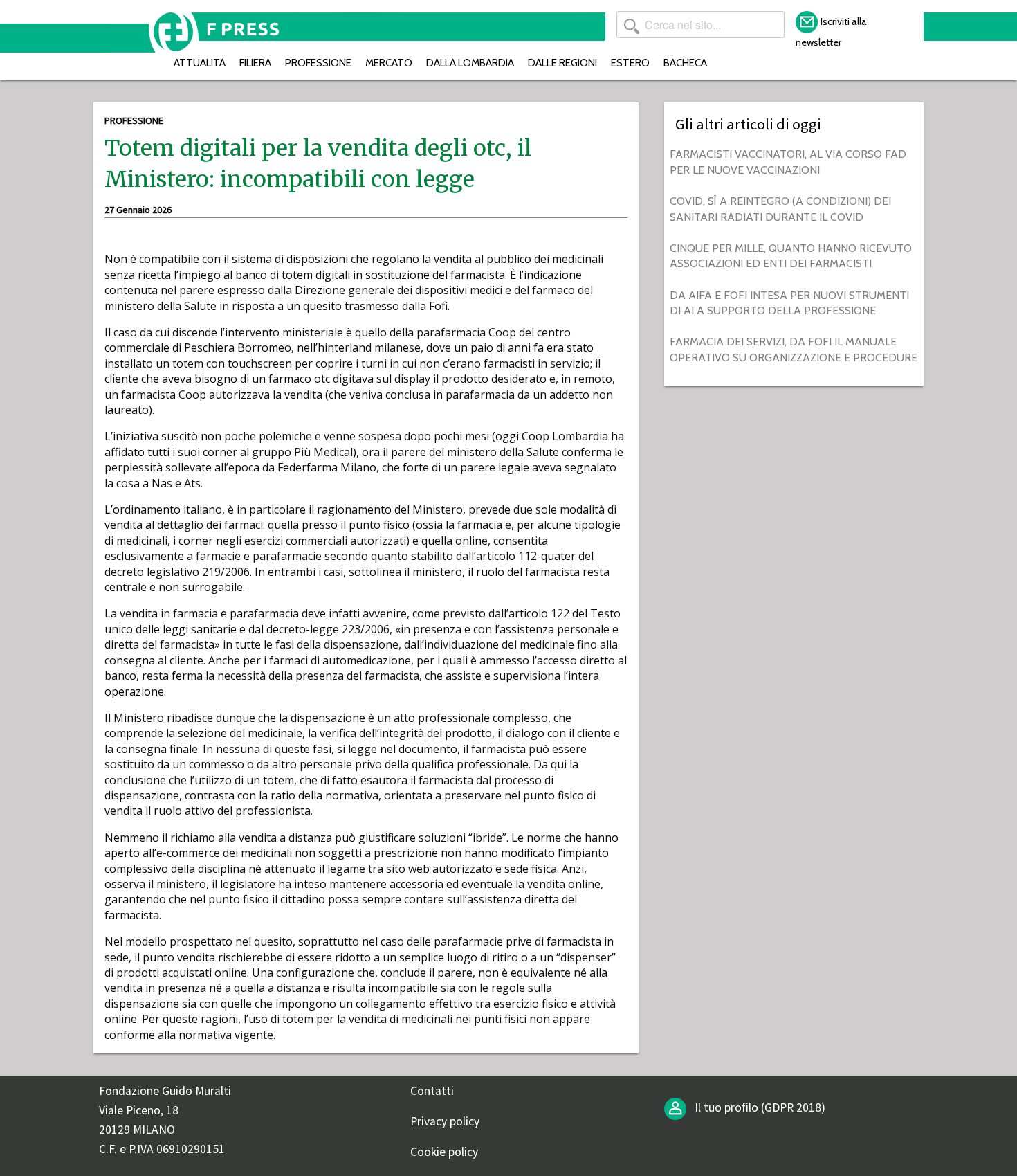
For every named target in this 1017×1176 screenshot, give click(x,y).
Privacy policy (444, 1121)
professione (318, 62)
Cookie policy (444, 1151)
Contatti (432, 1090)
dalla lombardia (470, 62)
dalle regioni (562, 62)
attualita (200, 62)
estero (630, 62)
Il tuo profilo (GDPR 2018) (758, 1107)
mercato (388, 62)
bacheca (685, 62)
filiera (255, 62)
